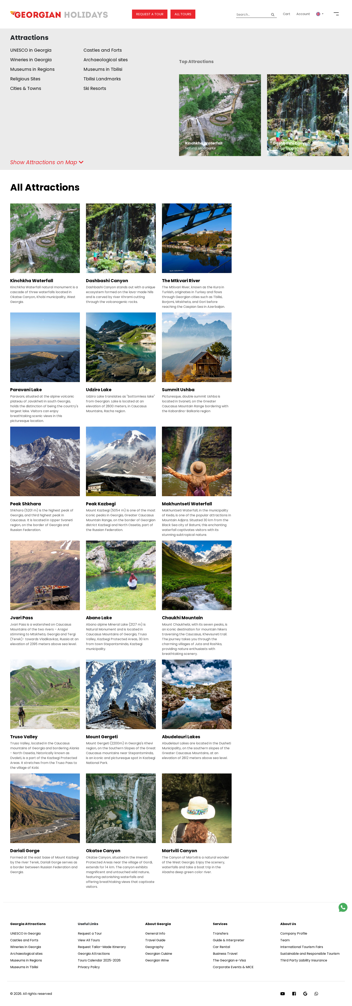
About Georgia (158, 924)
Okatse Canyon (103, 851)
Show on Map (44, 162)
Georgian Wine (157, 960)
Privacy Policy (89, 967)
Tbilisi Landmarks (102, 79)
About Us (288, 924)
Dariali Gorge (25, 851)
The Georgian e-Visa (229, 960)
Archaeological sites (106, 60)
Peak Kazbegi (101, 504)
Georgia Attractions (28, 924)
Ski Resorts (95, 88)
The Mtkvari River (181, 281)
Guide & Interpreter (228, 940)
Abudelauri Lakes (181, 737)
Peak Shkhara (25, 504)
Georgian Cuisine (158, 953)
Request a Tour (90, 933)
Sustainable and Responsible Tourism (310, 953)
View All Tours (89, 940)
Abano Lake (99, 618)
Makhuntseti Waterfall (187, 504)
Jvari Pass (21, 618)
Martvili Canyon (179, 851)
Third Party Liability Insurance (303, 960)
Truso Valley (23, 737)
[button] (319, 14)
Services (220, 924)
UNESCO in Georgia (31, 50)
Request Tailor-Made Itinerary (102, 947)
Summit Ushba (178, 390)
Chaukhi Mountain (182, 618)
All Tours (183, 14)
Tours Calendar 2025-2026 (99, 960)
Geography (154, 947)
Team (285, 940)
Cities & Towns (25, 88)
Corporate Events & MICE (233, 967)
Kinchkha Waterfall (31, 281)
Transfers (220, 933)
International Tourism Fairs (301, 947)
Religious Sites (25, 79)
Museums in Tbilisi (103, 69)
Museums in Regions (32, 69)
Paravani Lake (26, 390)
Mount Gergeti (102, 737)
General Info (155, 933)
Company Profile (293, 933)
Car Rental (221, 947)
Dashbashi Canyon (107, 281)
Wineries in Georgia (31, 60)
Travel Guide (155, 940)
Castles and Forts (103, 50)
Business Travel (225, 953)
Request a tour (149, 14)
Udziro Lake (98, 390)
